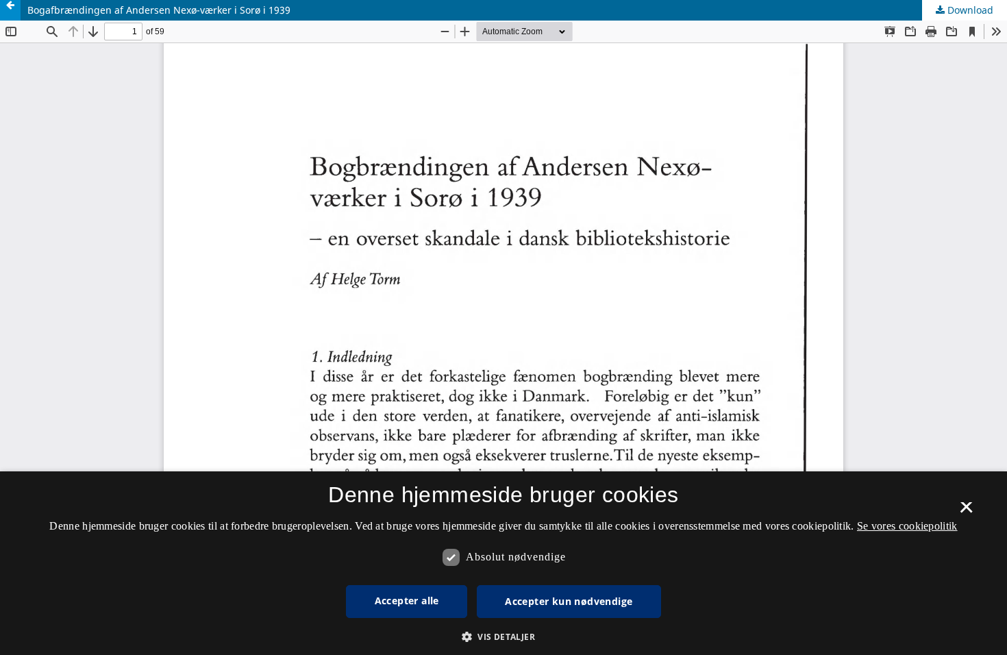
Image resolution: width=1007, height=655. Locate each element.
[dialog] (503, 563)
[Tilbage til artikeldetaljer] (10, 10)
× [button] (966, 511)
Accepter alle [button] (407, 600)
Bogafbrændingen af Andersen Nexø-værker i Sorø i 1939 (158, 9)
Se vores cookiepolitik (907, 526)
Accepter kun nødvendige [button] (568, 601)
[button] (503, 636)
